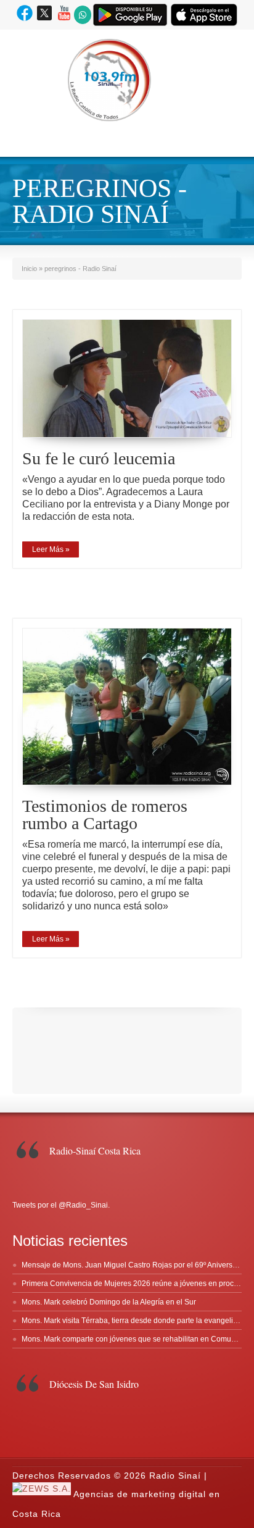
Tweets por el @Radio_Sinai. (61, 1205)
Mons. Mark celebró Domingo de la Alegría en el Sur (109, 1302)
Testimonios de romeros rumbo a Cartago (104, 814)
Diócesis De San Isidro (94, 1383)
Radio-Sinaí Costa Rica (95, 1150)
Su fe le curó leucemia (98, 458)
